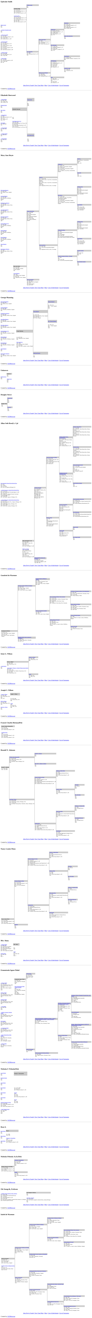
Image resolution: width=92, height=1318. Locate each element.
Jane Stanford (79, 204)
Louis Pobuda (3, 1073)
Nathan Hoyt (53, 29)
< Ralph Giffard (3, 1043)
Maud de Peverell (74, 626)
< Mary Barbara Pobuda (5, 1109)
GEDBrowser (11, 88)
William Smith (29, 5)
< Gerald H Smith (4, 52)
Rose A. (15, 1099)
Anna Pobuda (3, 1082)
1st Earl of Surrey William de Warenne (54, 1218)
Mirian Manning (4, 230)
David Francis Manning (5, 249)
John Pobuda (3, 1097)
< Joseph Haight (4, 138)
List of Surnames (64, 85)
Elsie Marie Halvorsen (79, 817)
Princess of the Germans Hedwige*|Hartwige (79, 1041)
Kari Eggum (58, 830)
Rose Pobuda (3, 1087)
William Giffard (3, 992)
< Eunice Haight (4, 99)
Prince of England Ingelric (75, 615)
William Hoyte (80, 186)
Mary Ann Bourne (30, 279)
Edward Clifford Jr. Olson (19, 880)
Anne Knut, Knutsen (30, 1197)
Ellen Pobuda (3, 1092)
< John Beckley (3, 666)
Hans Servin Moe (59, 811)
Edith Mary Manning (4, 216)
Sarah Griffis (61, 530)
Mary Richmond (76, 512)
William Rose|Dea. (37, 487)
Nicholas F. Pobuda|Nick (10, 1138)
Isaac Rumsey (66, 56)
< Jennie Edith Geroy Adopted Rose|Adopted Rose (10, 499)
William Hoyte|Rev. (61, 230)
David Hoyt (66, 23)
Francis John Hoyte (30, 211)
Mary (52, 77)
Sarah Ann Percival (36, 353)
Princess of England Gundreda (41, 610)
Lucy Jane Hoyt (29, 51)
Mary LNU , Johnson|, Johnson (40, 763)
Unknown (9, 407)
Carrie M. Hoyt (16, 15)
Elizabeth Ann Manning (5, 203)
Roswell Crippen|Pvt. (63, 504)
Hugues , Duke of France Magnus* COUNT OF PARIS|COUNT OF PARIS (80, 1025)
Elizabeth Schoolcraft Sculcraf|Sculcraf (63, 474)
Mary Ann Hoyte (42, 245)
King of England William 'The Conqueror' (57, 596)
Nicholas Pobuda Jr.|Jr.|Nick (6, 1102)
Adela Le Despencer (18, 1277)
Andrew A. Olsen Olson (60, 770)
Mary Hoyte (60, 195)
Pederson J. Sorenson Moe (80, 805)
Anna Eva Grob (76, 447)
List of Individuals (53, 85)
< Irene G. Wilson (4, 694)
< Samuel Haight (4, 127)
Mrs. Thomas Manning (52, 321)
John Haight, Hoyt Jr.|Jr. (16, 121)
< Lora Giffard (3, 1006)
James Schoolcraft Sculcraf (78, 464)
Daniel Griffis (75, 527)
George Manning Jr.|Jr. (5, 223)
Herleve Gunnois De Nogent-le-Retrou (42, 1052)
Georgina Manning (4, 196)
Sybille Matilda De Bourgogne (53, 1301)
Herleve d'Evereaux (29, 1049)
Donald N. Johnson (38, 753)
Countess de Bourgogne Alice (34, 1289)
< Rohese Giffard (4, 982)
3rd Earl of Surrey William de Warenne (22, 1247)
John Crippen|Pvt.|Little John (78, 499)
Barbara (15, 1092)
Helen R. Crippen (25, 548)
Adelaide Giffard (4, 999)
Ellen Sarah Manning (4, 190)
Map (45, 85)
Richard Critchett (80, 250)
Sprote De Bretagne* (75, 1012)
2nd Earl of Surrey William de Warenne (25, 585)
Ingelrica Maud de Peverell (54, 619)
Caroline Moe (37, 823)
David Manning (36, 311)
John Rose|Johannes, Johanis (51, 457)
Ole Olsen (77, 784)
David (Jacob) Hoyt (42, 39)
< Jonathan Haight (4, 133)
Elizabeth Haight (4, 105)
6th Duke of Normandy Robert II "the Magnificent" (80, 591)
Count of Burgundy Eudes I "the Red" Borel (55, 1284)
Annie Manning (3, 244)
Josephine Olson (4, 732)
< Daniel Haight (4, 115)
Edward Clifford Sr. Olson (39, 777)
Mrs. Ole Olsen (77, 794)
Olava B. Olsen (59, 789)
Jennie (30, 674)
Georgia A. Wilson (4, 707)
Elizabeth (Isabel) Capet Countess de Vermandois (38, 1254)
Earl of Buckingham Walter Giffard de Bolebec (19, 987)
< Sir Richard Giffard (4, 1028)
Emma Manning (4, 237)
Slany (15, 951)
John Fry (79, 158)
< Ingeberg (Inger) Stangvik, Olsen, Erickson (9, 1193)
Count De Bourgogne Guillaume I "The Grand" (72, 1296)
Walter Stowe (9, 398)
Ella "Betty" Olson (12, 799)
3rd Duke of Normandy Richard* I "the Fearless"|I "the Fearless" (64, 1004)
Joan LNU (79, 172)
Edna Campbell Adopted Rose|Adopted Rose (9, 483)
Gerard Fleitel (28, 973)
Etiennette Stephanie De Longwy (70, 1306)
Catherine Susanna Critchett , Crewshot (65, 256)
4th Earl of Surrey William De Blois (8, 1265)
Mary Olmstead (53, 45)
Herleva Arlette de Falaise (75, 604)
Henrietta (16, 924)
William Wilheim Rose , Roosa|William (63, 437)
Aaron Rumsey (53, 60)
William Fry (60, 164)
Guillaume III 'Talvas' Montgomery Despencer (37, 1271)
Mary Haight (3, 110)
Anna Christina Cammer (77, 483)
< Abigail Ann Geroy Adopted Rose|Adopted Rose (10, 490)
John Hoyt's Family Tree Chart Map (33, 85)
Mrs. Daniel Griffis (76, 537)
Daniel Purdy (29, 99)
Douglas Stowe (3, 376)
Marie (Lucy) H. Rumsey (43, 72)
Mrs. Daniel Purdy (30, 135)
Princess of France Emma (62, 1035)
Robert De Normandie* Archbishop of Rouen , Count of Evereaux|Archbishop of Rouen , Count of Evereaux (45, 1019)
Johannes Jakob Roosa (77, 426)
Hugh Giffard (3, 1021)
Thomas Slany (3, 953)
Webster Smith (3, 25)
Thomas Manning (51, 301)
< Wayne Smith (3, 58)
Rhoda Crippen (49, 517)
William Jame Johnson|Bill (14, 757)
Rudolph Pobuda (4, 1077)
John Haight (3, 122)
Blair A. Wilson (3, 701)
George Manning (16, 273)
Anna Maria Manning (4, 209)
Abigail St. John (67, 68)
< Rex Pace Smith (4, 41)
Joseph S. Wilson (32, 657)
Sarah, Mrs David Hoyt (68, 36)
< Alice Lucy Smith (4, 34)
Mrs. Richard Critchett (81, 261)
